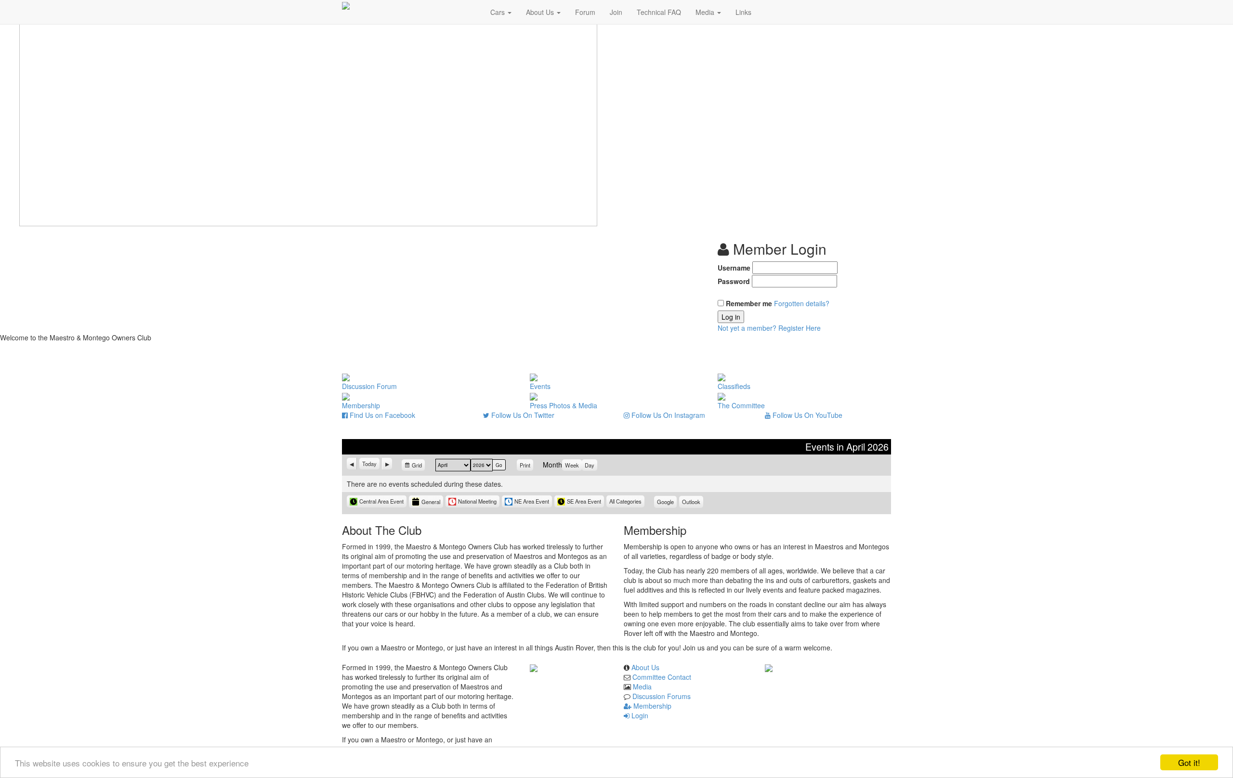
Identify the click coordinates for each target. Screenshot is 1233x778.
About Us (541, 12)
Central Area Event (381, 501)
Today (369, 463)
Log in (730, 317)
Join (616, 12)
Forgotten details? (801, 303)
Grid (417, 466)
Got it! (1189, 762)
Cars (498, 12)
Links (743, 12)
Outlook (692, 503)
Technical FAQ (659, 12)
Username (734, 267)
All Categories (625, 501)
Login (639, 715)
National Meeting (477, 501)
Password (734, 281)
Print (526, 465)
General (430, 502)
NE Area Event (531, 501)
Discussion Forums (661, 696)
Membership (651, 706)
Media (705, 12)
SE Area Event (584, 501)
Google (667, 503)
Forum (585, 12)
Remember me (749, 303)
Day (589, 465)
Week (572, 465)
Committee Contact (661, 677)
